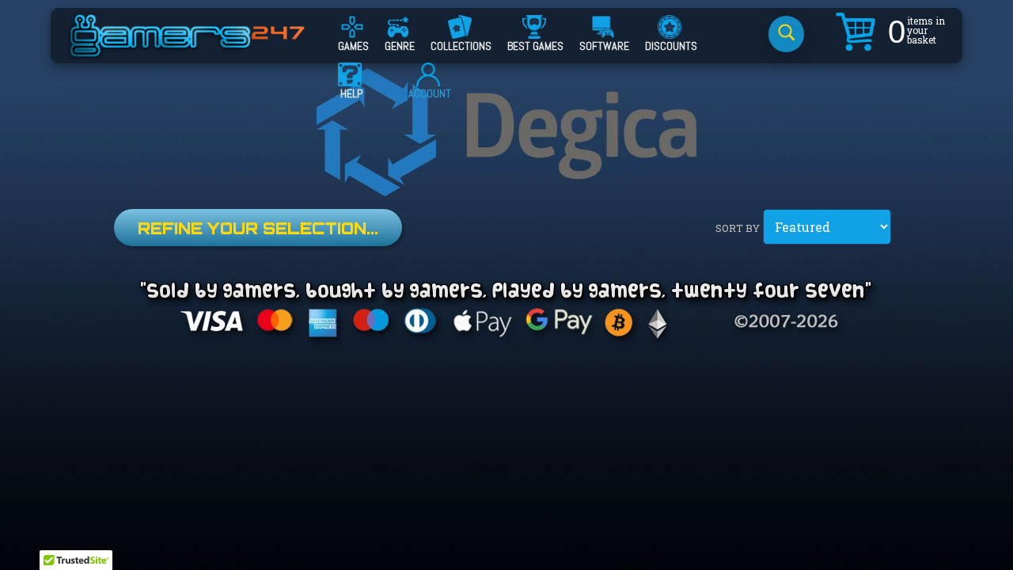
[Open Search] (786, 34)
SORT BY (737, 228)
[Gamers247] (204, 50)
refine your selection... (258, 228)
